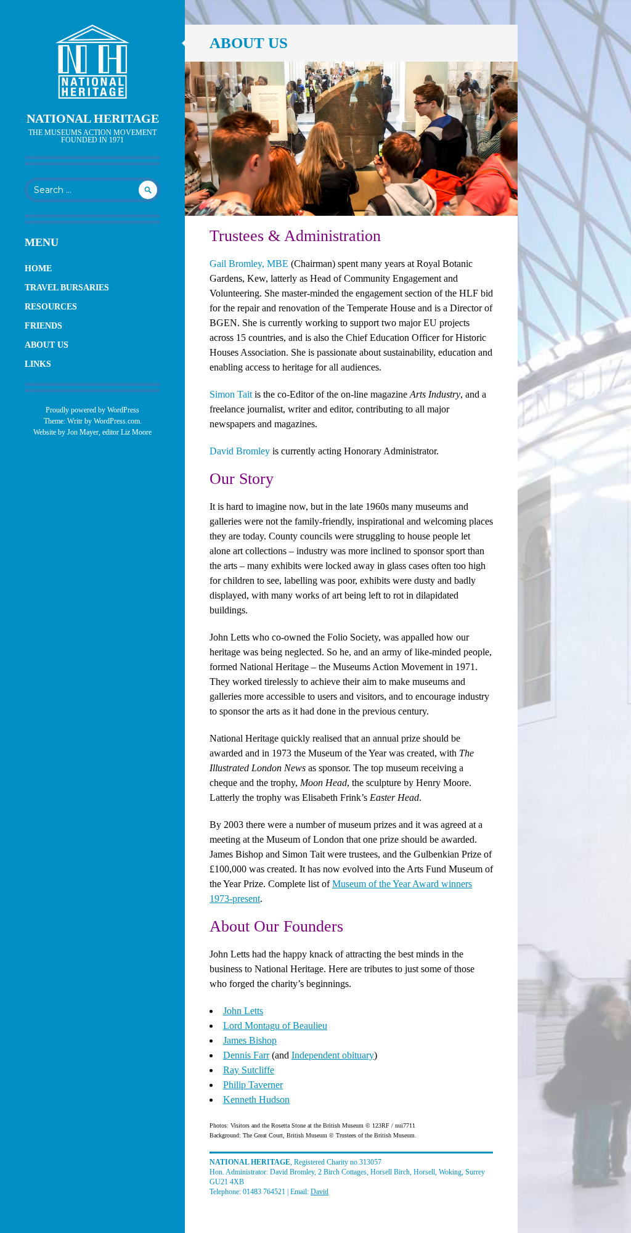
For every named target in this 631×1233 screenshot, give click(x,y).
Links (38, 364)
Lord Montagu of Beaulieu (275, 1025)
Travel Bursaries (67, 287)
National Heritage (92, 118)
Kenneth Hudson (256, 1099)
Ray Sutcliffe (248, 1070)
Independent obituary (332, 1055)
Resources (51, 306)
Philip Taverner (253, 1084)
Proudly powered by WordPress (92, 410)
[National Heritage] (92, 62)
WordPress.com (117, 421)
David (319, 1191)
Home (38, 268)
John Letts (243, 1011)
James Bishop (250, 1040)
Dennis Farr (246, 1055)
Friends (43, 325)
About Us (46, 345)
